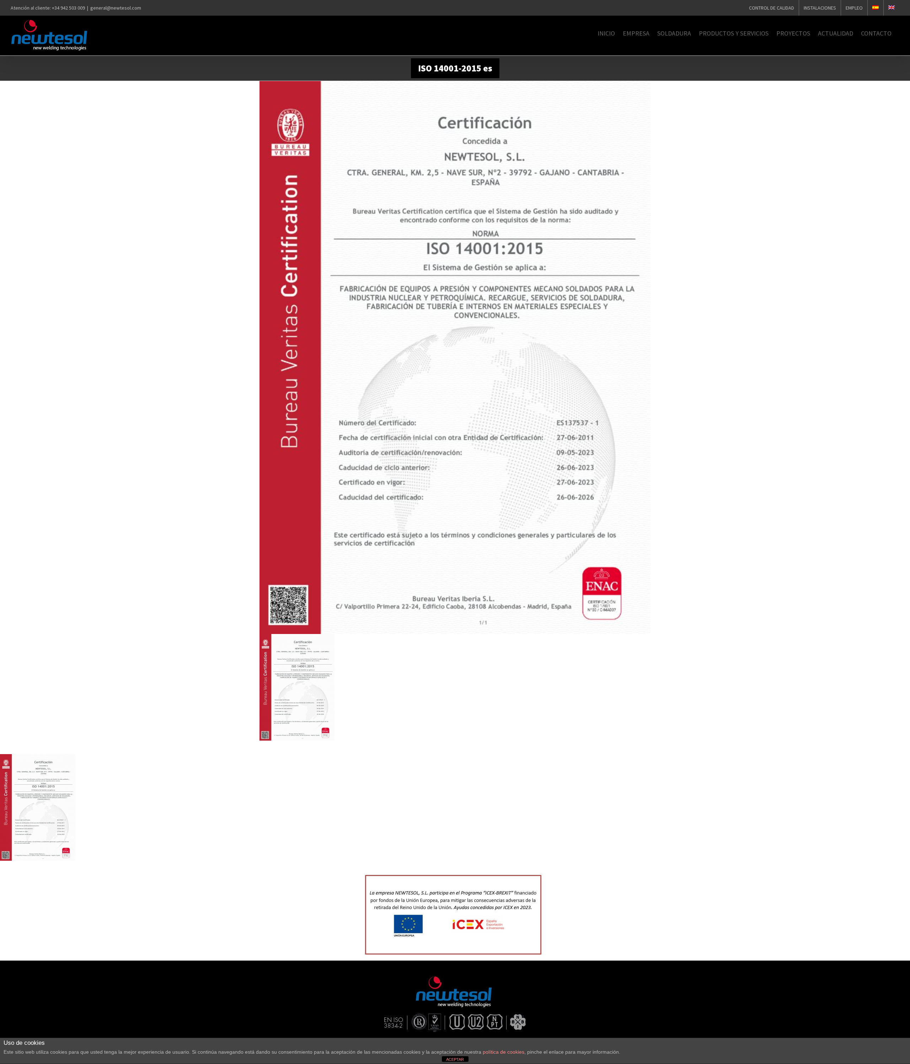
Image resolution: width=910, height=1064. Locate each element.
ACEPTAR (455, 1059)
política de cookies (503, 1052)
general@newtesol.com (115, 8)
